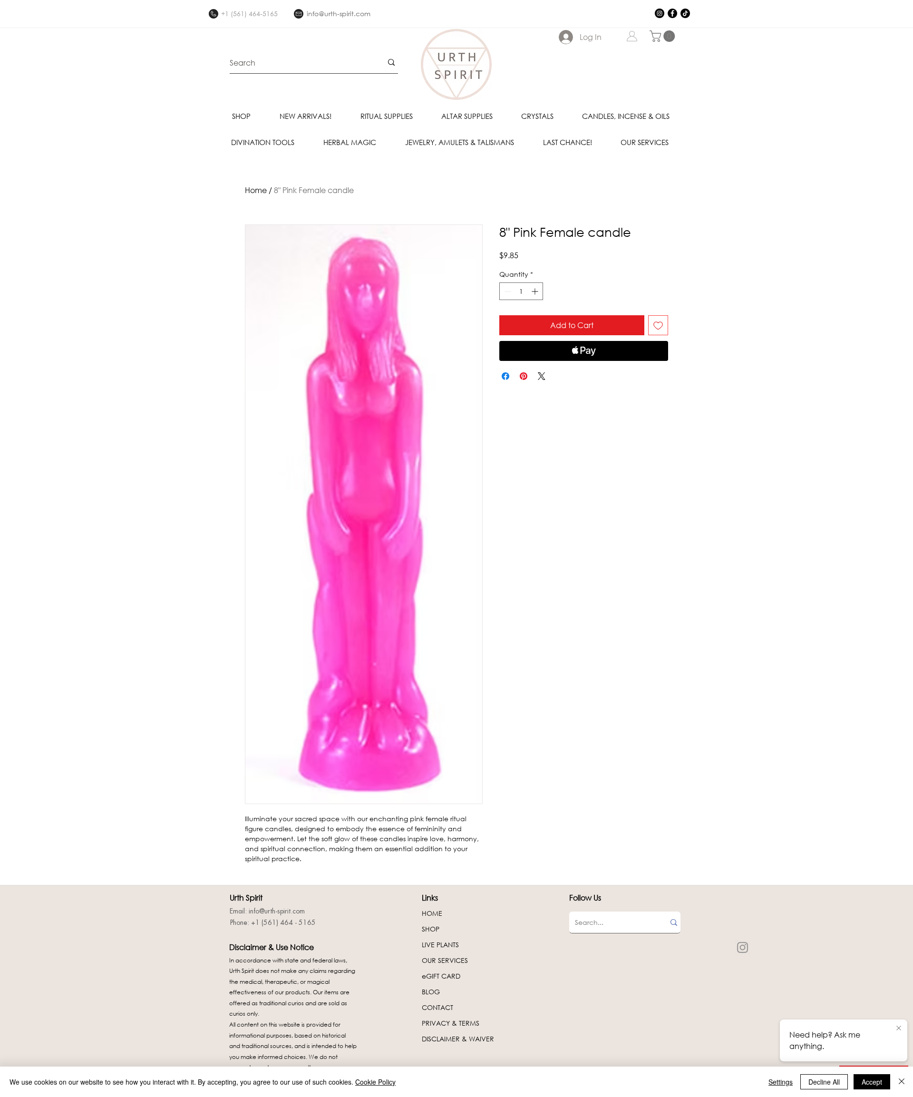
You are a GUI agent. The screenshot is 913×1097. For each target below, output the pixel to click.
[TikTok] (685, 13)
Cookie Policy (375, 1082)
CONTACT (437, 1007)
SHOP (430, 928)
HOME (432, 913)
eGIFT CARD (441, 976)
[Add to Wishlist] (658, 325)
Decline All (824, 1082)
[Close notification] (899, 1028)
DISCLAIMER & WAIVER (458, 1038)
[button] (664, 36)
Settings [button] (780, 1082)
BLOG (431, 991)
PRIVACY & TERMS (450, 1023)
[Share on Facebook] (505, 376)
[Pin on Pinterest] (523, 376)
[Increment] (536, 291)
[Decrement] (507, 291)
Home (256, 190)
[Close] (901, 1081)
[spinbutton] (521, 291)
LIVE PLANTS (440, 944)
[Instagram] (659, 13)
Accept (872, 1082)
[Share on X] (541, 376)
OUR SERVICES (445, 960)
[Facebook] (672, 13)
